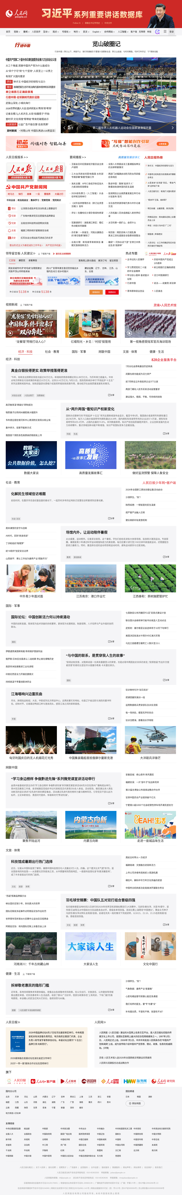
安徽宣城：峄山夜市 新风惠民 (140, 775)
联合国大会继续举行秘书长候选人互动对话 (146, 620)
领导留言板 (13, 253)
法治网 (27, 1145)
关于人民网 (40, 1167)
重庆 (90, 1102)
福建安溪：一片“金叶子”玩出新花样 (142, 782)
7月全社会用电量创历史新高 (139, 366)
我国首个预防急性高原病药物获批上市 (24, 435)
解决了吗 (102, 260)
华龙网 (27, 1150)
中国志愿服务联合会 (87, 1156)
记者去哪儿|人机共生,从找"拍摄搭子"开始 (27, 113)
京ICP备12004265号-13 (148, 1183)
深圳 (72, 1108)
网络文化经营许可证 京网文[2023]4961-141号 (70, 1188)
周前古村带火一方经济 (136, 857)
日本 (127, 1097)
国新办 (118, 1134)
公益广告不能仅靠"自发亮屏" (33, 124)
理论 (13, 208)
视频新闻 (11, 304)
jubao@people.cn (117, 1172)
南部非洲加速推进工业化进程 (19, 666)
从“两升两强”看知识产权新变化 (90, 409)
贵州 (109, 1102)
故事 (29, 194)
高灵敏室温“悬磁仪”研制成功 (19, 405)
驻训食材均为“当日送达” (137, 690)
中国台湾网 (120, 1145)
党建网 (118, 1156)
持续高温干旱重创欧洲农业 (18, 682)
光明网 (45, 1139)
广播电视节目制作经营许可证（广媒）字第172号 (115, 1183)
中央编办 (100, 1129)
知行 (21, 194)
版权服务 (105, 1167)
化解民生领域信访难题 (28, 494)
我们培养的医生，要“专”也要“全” (141, 1004)
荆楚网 (100, 1150)
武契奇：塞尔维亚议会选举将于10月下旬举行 (147, 628)
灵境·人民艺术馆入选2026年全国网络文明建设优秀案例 (125, 1058)
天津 (17, 1097)
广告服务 (73, 1167)
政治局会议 (23, 200)
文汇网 (118, 1150)
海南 (81, 1102)
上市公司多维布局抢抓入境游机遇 (142, 873)
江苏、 (112, 268)
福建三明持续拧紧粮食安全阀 (34, 230)
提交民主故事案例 (63, 254)
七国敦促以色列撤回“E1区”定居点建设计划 (146, 613)
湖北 (44, 1102)
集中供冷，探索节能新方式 (18, 428)
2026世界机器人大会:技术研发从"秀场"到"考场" (29, 108)
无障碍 (142, 32)
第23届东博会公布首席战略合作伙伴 (143, 790)
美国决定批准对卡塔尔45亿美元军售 (143, 636)
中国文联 (27, 1156)
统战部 (27, 1129)
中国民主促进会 (67, 1156)
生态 (75, 434)
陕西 (26, 1108)
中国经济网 (65, 1139)
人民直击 (158, 291)
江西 (17, 1102)
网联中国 (104, 351)
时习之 (11, 194)
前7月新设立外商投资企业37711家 (142, 381)
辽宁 (53, 1097)
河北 (26, 1097)
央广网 (63, 1145)
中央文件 (108, 23)
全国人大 (9, 1134)
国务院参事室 (84, 1134)
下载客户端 (45, 254)
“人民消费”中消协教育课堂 (30, 1010)
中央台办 (82, 1129)
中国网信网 (138, 1134)
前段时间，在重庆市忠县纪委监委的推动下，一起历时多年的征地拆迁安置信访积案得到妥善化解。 (58, 500)
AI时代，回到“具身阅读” (17, 536)
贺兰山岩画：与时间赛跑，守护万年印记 (129, 51)
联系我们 (158, 1167)
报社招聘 (52, 1167)
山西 (35, 1097)
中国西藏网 (138, 1145)
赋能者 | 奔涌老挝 (155, 234)
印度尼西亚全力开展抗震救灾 (19, 674)
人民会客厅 (29, 395)
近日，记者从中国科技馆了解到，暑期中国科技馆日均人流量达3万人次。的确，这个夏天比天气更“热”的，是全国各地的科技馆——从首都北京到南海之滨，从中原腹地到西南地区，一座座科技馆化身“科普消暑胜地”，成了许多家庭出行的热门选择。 (62, 871)
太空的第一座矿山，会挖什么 (122, 222)
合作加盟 (94, 1167)
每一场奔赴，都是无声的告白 (139, 713)
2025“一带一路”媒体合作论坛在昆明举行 (29, 1063)
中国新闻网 (101, 1139)
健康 (14, 1010)
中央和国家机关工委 (123, 1129)
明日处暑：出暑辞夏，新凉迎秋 (161, 208)
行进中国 (131, 283)
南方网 (154, 1150)
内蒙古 (45, 1097)
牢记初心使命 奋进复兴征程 (138, 277)
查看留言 (96, 292)
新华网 (8, 1139)
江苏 (90, 1097)
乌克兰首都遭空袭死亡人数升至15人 (143, 643)
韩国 (139, 1097)
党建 (13, 216)
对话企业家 (16, 395)
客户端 (134, 32)
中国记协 (100, 1134)
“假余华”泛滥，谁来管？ (158, 200)
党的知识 (56, 200)
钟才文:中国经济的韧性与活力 (29, 81)
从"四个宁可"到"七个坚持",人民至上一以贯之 (29, 71)
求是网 (8, 1145)
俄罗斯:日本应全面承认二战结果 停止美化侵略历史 (30, 659)
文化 (14, 886)
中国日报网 (83, 1139)
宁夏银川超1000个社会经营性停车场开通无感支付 (149, 805)
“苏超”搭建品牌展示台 (16, 896)
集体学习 (35, 200)
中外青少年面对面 (31, 596)
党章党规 (46, 200)
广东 (63, 1102)
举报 (149, 32)
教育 (17, 482)
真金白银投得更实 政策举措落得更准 (39, 371)
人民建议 (27, 253)
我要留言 (112, 292)
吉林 (63, 1097)
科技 (68, 434)
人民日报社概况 (26, 1167)
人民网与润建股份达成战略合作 (114, 1063)
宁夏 (53, 1108)
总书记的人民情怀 (135, 259)
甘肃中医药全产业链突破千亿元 (140, 797)
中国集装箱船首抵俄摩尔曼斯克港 (91, 758)
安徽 (109, 1097)
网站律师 (137, 1167)
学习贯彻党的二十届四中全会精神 (136, 269)
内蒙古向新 (91, 840)
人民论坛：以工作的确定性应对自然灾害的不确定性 (162, 244)
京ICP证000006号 (129, 1188)
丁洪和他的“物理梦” (15, 543)
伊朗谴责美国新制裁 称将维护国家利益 (24, 651)
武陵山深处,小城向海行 (18, 103)
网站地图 (136, 1103)
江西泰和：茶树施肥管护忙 (150, 596)
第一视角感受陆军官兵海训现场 (150, 341)
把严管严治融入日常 (135, 512)
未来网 (154, 1145)
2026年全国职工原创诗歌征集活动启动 (144, 490)
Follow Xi (76, 23)
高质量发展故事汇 (91, 473)
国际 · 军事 (79, 351)
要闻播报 (75, 157)
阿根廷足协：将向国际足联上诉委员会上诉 (162, 218)
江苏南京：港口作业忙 (91, 596)
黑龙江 (73, 1097)
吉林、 (105, 268)
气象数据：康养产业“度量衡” (139, 989)
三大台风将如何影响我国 (83, 174)
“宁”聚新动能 (152, 51)
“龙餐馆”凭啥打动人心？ (31, 341)
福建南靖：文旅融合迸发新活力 (140, 865)
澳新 (150, 1097)
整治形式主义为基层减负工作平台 (26, 245)
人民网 (98, 1022)
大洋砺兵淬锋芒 (150, 758)
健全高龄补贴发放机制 (136, 520)
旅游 (21, 886)
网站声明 (126, 1167)
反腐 (13, 230)
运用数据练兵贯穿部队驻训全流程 (142, 705)
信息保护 (148, 1167)
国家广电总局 (66, 1134)
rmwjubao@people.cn (128, 1178)
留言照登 (114, 260)
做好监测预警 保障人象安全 (150, 473)
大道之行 (59, 194)
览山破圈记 (106, 44)
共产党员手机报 (53, 245)
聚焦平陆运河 (31, 840)
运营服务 (84, 1167)
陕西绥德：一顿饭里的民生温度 (140, 505)
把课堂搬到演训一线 (135, 697)
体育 (27, 886)
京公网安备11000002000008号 (151, 1188)
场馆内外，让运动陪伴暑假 (87, 532)
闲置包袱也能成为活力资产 (138, 374)
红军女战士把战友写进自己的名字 (37, 238)
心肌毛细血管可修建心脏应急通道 (142, 996)
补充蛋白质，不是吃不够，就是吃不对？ (145, 1012)
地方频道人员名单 (13, 1113)
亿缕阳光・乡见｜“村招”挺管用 (91, 341)
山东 (26, 1102)
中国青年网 (138, 1139)
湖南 (53, 1102)
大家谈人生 (91, 964)
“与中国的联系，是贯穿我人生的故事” (95, 656)
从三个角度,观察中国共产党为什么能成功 (28, 65)
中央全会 (11, 200)
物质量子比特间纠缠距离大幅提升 (22, 412)
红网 (62, 1150)
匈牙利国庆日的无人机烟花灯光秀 (31, 758)
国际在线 (82, 1145)
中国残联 (9, 1156)
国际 (9, 605)
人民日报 (11, 1022)
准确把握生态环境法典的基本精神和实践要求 (34, 87)
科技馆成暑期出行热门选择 (32, 862)
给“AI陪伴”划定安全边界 (17, 551)
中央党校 (137, 1129)
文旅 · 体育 (130, 351)
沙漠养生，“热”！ (134, 497)
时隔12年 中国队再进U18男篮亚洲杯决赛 (23, 130)
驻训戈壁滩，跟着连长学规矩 (139, 720)
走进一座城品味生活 (150, 840)
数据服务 (116, 1167)
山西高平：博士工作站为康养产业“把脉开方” (27, 558)
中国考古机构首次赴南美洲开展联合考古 (162, 175)
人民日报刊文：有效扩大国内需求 (162, 191)
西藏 (17, 1108)
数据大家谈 (31, 473)
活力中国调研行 (161, 275)
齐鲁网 (45, 1150)
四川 (99, 1102)
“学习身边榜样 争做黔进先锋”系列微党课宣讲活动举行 (53, 779)
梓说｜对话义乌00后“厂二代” (160, 225)
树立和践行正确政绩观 (164, 267)
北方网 (136, 1150)
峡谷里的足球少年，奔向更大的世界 (23, 903)
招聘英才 (62, 1167)
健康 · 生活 (157, 351)
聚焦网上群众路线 (87, 260)
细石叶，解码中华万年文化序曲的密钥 (144, 880)
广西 (72, 1102)
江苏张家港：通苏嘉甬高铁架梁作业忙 (122, 127)
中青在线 (155, 1139)
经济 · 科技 (25, 351)
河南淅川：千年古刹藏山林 (31, 964)
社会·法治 (16, 519)
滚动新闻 (77, 557)
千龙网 (8, 1150)
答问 (119, 196)
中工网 (45, 1145)
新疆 (63, 1108)
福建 (7, 1102)
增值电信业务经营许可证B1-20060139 (76, 1183)
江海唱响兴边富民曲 (26, 694)
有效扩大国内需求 (15, 76)
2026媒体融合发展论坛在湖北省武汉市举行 (30, 1058)
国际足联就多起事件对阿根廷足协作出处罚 (26, 911)
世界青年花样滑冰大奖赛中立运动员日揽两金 (27, 919)
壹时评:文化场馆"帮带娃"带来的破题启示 (27, 119)
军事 (17, 605)
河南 (35, 1102)
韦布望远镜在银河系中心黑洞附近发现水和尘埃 (28, 420)
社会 (9, 482)
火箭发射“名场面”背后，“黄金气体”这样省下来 (162, 184)
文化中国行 (150, 964)
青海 (44, 1108)
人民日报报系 (14, 157)
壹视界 (47, 194)
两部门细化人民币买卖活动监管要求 (143, 389)
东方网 (100, 1156)
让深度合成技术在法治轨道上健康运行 (39, 208)
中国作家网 (47, 1156)
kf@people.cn (65, 1178)
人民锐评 (36, 32)
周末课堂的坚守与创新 (16, 528)
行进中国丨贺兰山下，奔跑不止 (68, 51)
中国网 (118, 1139)
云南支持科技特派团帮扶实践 (34, 223)
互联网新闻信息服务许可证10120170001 (41, 1183)
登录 (171, 32)
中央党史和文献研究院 (161, 1129)
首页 (8, 32)
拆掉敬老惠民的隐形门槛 (30, 985)
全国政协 (27, 1134)
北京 (7, 1097)
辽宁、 (98, 268)
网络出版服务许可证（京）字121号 (105, 1188)
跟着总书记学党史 (92, 23)
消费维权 (40, 395)
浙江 (99, 1097)
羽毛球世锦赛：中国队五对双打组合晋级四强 (100, 900)
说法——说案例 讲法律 (165, 283)
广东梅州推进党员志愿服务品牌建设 (38, 216)
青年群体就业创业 (135, 291)
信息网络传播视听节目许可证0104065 (33, 1188)
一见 (38, 194)
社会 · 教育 (52, 351)
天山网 (81, 1150)
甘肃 (35, 1108)
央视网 (27, 1139)
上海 (81, 1097)
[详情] (106, 1048)
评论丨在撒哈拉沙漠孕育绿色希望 (87, 213)
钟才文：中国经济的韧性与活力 (161, 166)
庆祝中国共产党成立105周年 (163, 261)
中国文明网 (156, 1134)
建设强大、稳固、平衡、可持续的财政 (144, 397)
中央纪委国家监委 (13, 1129)
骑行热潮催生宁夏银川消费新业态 (96, 51)
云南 (91, 271)
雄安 (81, 1108)
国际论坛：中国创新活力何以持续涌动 (40, 617)
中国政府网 (47, 1134)
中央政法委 (65, 1129)
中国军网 (100, 1145)
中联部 (45, 1129)
